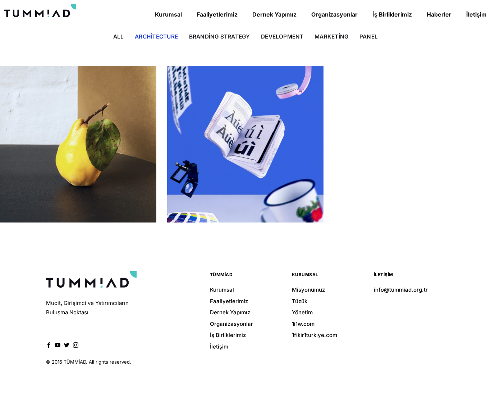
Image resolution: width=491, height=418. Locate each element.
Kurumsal (222, 289)
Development (282, 36)
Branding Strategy (219, 36)
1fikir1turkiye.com (314, 335)
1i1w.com (303, 323)
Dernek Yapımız (230, 312)
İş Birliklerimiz (228, 335)
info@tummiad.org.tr (401, 289)
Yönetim (302, 312)
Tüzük (299, 301)
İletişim (219, 346)
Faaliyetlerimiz (229, 301)
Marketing (331, 36)
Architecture (156, 36)
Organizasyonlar (231, 323)
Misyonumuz (308, 289)
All (118, 36)
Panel (368, 36)
